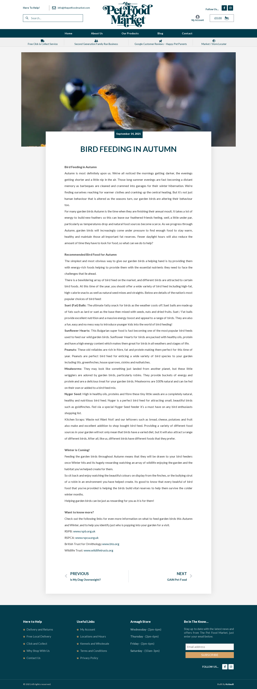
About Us (97, 33)
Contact (187, 33)
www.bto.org (110, 544)
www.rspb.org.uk (84, 531)
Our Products (130, 33)
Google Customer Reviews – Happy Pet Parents (161, 43)
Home (68, 33)
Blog (160, 33)
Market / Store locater (214, 43)
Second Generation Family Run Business (96, 43)
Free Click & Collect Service (43, 43)
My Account (198, 20)
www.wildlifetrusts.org (98, 550)
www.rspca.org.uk (87, 537)
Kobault (230, 684)
